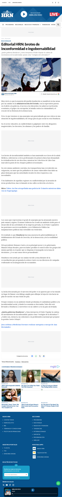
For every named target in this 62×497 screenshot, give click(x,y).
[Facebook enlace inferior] (10, 485)
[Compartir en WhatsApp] (36, 356)
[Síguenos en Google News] (43, 356)
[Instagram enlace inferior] (13, 485)
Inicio (2, 38)
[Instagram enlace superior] (58, 2)
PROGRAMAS (9, 24)
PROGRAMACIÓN (39, 437)
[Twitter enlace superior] (52, 2)
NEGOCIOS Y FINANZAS (32, 24)
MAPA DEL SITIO (9, 422)
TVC (9, 2)
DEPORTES (37, 434)
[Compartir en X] (39, 356)
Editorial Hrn (24, 361)
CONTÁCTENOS (9, 420)
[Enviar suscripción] (26, 474)
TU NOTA (4, 2)
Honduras (18, 361)
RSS (5, 425)
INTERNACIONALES (40, 431)
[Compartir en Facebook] (32, 356)
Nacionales (8, 38)
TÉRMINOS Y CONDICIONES (12, 428)
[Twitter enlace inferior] (4, 485)
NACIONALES (19, 24)
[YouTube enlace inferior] (7, 485)
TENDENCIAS (46, 24)
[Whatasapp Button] (58, 483)
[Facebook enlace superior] (55, 2)
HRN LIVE (36, 440)
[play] (33, 490)
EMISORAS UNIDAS (17, 2)
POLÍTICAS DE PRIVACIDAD (12, 431)
